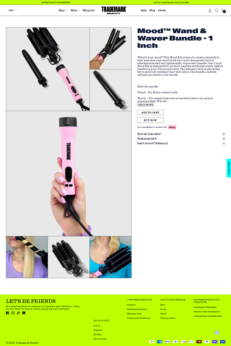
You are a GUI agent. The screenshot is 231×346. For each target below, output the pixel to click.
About (162, 10)
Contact (131, 305)
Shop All (88, 10)
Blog (152, 10)
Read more (145, 104)
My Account (100, 339)
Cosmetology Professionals (207, 316)
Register (98, 330)
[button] (48, 69)
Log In (97, 325)
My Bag (98, 334)
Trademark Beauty (27, 342)
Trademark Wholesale (205, 307)
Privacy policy (168, 318)
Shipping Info (134, 313)
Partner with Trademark (206, 311)
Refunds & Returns (137, 309)
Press (163, 309)
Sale (144, 10)
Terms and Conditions (138, 318)
